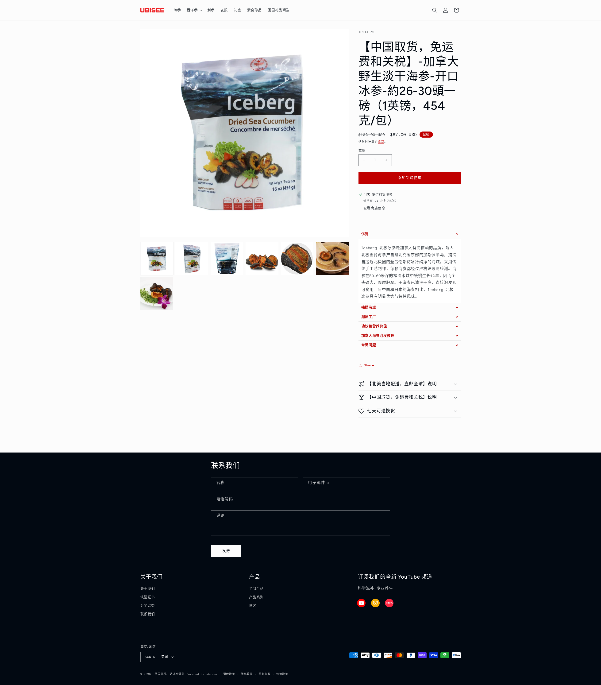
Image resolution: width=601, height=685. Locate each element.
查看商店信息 (374, 208)
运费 (381, 141)
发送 (226, 551)
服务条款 (265, 674)
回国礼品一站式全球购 (170, 674)
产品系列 (256, 597)
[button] (194, 10)
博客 (252, 606)
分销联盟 (147, 606)
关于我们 (147, 588)
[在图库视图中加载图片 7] (156, 293)
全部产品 (256, 588)
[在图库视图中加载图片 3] (227, 258)
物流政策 (282, 674)
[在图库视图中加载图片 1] (156, 258)
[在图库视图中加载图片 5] (297, 258)
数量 (361, 150)
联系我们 (147, 614)
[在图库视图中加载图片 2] (191, 258)
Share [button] (369, 365)
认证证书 (147, 597)
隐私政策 (247, 674)
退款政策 (229, 674)
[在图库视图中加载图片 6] (332, 258)
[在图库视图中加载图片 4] (262, 258)
